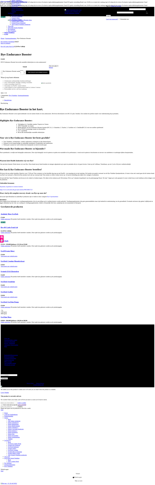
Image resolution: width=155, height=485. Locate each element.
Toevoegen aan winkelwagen (37, 72)
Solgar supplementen (17, 10)
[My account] (126, 3)
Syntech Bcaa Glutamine (18, 23)
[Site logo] (74, 13)
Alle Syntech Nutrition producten (20, 24)
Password (111, 12)
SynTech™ (11, 13)
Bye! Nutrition (12, 31)
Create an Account (116, 6)
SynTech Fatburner (16, 16)
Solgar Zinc (14, 6)
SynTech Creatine (16, 19)
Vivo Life (10, 26)
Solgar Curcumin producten (19, 2)
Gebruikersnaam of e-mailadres (117, 9)
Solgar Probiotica (16, 5)
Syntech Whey (15, 18)
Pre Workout (11, 29)
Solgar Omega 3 (16, 3)
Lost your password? (112, 19)
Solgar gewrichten (16, 8)
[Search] (105, 11)
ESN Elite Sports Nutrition (15, 27)
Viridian (13, 11)
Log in (108, 16)
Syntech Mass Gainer (17, 21)
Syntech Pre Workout (17, 15)
